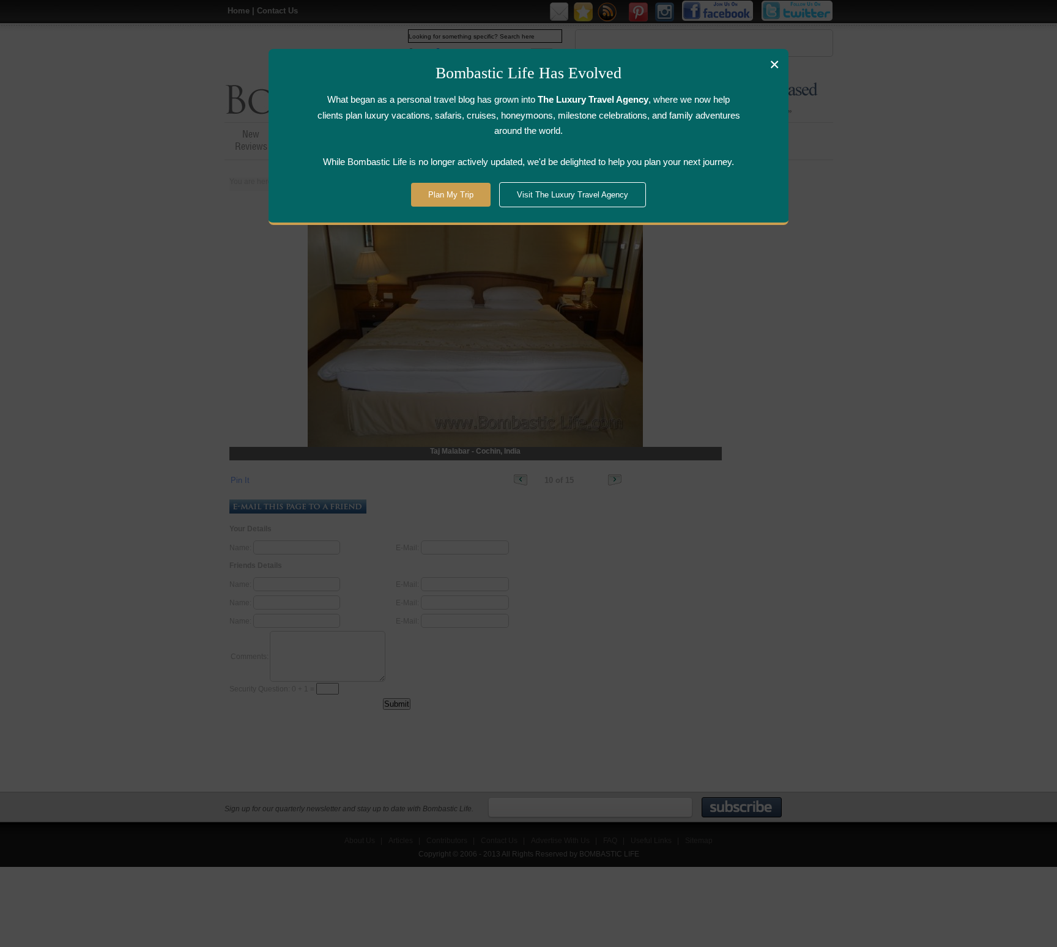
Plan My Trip (450, 194)
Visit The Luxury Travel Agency (572, 194)
